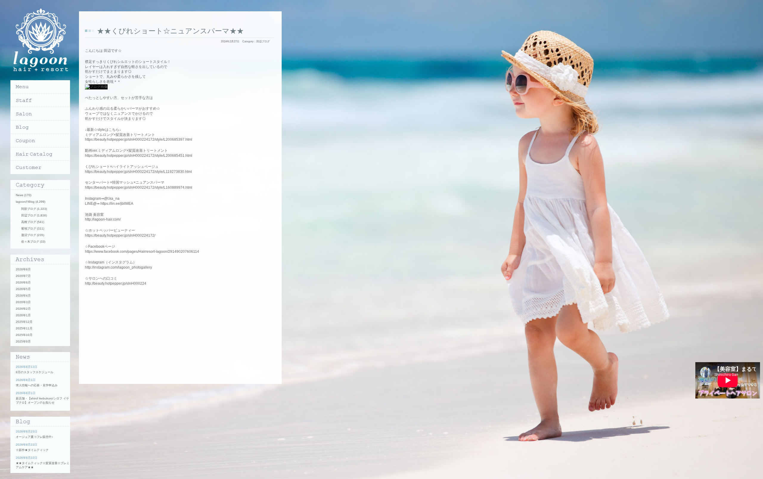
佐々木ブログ (30, 241)
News (19, 195)
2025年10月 (24, 335)
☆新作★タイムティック (32, 450)
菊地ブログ (28, 228)
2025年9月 (23, 341)
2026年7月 (23, 276)
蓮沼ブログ (28, 235)
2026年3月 (23, 302)
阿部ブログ (28, 208)
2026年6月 (23, 282)
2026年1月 (23, 315)
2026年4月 (23, 295)
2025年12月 (24, 321)
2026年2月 (23, 308)
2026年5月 (23, 289)
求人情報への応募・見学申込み (37, 385)
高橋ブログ (28, 222)
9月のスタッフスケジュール (34, 372)
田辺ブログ (263, 41)
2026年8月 (23, 269)
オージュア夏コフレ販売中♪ (34, 436)
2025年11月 (24, 328)
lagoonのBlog (25, 201)
